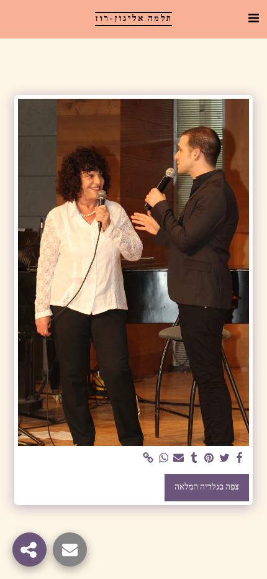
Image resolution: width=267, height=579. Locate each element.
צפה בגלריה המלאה (206, 487)
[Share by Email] (178, 458)
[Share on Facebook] (239, 458)
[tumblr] (193, 458)
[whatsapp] (163, 458)
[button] (253, 18)
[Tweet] (224, 458)
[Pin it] (209, 458)
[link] (148, 458)
